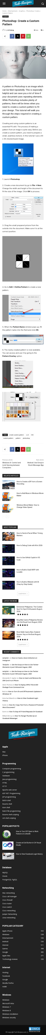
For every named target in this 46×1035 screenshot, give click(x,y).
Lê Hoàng (10, 30)
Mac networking (8, 893)
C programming (8, 772)
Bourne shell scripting (10, 814)
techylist (5, 658)
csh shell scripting (9, 818)
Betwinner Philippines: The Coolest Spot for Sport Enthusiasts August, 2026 (29, 609)
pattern (18, 438)
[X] (17, 36)
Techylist (5, 665)
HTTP (4, 786)
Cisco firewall (7, 900)
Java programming (9, 779)
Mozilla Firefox (8, 983)
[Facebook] (12, 36)
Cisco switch (7, 907)
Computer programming (11, 768)
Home (4, 11)
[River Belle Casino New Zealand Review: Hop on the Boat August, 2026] (8, 635)
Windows (5, 1000)
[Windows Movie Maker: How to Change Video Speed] (8, 508)
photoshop (26, 438)
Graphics (22, 11)
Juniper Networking (9, 914)
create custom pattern (16, 435)
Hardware (6, 776)
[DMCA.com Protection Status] (34, 1032)
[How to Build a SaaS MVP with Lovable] (8, 573)
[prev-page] (3, 516)
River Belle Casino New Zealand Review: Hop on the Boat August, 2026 (29, 634)
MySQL (5, 872)
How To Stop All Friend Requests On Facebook (25, 712)
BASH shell (6, 800)
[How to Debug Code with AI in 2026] (8, 548)
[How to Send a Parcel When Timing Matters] (8, 536)
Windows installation (10, 1014)
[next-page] (7, 516)
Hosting (5, 972)
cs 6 (27, 435)
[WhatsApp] (28, 36)
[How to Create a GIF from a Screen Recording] (8, 485)
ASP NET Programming (11, 793)
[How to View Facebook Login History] (8, 856)
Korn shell (6, 807)
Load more (22, 594)
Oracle (4, 876)
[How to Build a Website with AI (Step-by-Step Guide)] (8, 585)
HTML (4, 783)
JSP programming (9, 797)
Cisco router (7, 903)
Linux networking (8, 917)
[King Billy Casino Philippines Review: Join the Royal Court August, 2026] (8, 623)
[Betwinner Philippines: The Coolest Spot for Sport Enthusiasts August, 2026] (8, 610)
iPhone (5, 755)
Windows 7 (6, 1007)
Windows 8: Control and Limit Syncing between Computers (11, 465)
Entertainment (12, 11)
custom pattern (8, 438)
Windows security (9, 1017)
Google (5, 979)
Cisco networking (8, 910)
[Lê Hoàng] (3, 30)
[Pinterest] (23, 36)
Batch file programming (11, 811)
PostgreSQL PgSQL (9, 879)
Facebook (6, 976)
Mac (4, 752)
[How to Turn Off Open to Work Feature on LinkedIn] (6, 834)
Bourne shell (7, 804)
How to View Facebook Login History (29, 854)
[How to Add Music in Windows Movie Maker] (8, 496)
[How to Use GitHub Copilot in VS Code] (8, 560)
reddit (4, 986)
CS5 (32, 435)
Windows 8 (6, 1010)
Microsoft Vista (8, 1003)
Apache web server (9, 790)
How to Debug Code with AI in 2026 (29, 545)
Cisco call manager (9, 896)
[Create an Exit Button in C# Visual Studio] (7, 846)
